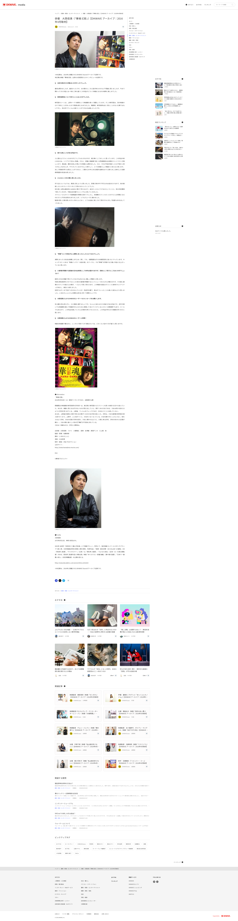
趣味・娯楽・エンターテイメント (70, 13)
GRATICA (131, 894)
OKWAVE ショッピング (135, 887)
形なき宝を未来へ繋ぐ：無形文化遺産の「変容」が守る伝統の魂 (134, 670)
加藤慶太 (137, 844)
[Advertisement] (169, 45)
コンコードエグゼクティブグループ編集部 (121, 849)
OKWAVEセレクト (134, 884)
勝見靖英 (86, 849)
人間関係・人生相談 (134, 23)
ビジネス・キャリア (134, 42)
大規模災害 (132, 59)
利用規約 (89, 914)
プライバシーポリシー (78, 914)
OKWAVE (131, 881)
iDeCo (77, 853)
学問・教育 (132, 49)
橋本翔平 (58, 849)
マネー (130, 47)
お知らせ (158, 226)
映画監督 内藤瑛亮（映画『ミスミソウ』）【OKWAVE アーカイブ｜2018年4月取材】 (133, 745)
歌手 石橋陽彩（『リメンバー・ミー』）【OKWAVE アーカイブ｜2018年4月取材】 (133, 762)
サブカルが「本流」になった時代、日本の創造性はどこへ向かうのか (101, 670)
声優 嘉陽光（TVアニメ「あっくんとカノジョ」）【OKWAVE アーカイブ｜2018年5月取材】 (133, 696)
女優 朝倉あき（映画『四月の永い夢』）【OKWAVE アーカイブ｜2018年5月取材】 (133, 712)
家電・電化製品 (133, 28)
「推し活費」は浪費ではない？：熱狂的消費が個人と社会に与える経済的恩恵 (134, 630)
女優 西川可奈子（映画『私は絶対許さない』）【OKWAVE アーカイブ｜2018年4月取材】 (84, 762)
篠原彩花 (128, 844)
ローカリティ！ (69, 844)
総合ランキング (160, 122)
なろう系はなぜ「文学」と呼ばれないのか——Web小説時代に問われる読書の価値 (101, 630)
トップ (57, 13)
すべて (130, 21)
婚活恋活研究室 (141, 849)
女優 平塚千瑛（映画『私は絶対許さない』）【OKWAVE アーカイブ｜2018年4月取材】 (84, 745)
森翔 (145, 844)
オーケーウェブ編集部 (99, 849)
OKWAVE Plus (133, 891)
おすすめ (199, 5)
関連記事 (58, 686)
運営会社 (96, 914)
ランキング (207, 5)
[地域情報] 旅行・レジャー (136, 52)
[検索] (233, 4)
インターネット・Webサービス (137, 33)
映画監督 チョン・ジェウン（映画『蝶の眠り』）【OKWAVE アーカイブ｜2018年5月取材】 (84, 729)
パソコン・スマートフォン (136, 30)
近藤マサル (77, 849)
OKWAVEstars (82, 844)
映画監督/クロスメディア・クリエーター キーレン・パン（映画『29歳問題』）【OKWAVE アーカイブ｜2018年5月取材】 (85, 712)
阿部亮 (91, 844)
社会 (130, 45)
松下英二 (67, 849)
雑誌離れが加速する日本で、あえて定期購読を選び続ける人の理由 (69, 670)
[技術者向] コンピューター (136, 54)
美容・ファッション (134, 38)
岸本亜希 (119, 844)
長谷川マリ (110, 844)
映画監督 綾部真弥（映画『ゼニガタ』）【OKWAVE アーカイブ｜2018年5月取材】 (85, 696)
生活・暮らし (132, 26)
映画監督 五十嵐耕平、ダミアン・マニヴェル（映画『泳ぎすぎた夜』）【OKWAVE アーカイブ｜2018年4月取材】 (133, 729)
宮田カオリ (100, 844)
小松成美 (58, 853)
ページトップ (177, 862)
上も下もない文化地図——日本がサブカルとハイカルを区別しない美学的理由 (69, 630)
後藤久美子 (68, 853)
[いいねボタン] (123, 26)
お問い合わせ (105, 914)
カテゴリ (190, 5)
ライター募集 (65, 914)
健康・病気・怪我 (133, 40)
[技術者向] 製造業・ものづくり (137, 56)
